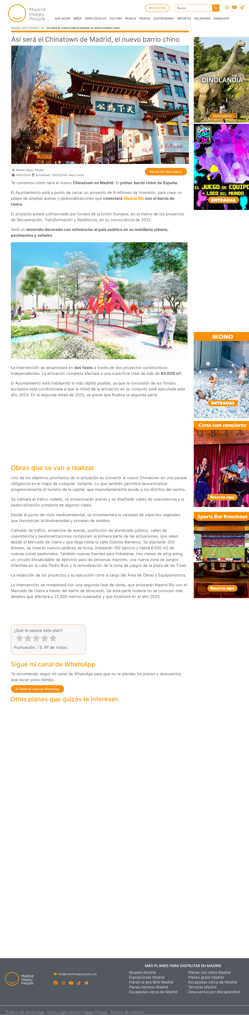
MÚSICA (130, 18)
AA (42, 27)
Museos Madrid (142, 973)
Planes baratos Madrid (148, 987)
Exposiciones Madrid (147, 977)
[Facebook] (56, 983)
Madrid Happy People (25, 27)
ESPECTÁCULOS (95, 18)
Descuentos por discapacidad (214, 992)
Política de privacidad (25, 1012)
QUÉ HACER (62, 18)
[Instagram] (227, 7)
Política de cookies (127, 1012)
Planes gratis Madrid (206, 977)
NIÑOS (77, 18)
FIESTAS (144, 18)
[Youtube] (234, 7)
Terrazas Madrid (202, 987)
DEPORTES (184, 18)
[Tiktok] (242, 7)
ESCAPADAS (202, 18)
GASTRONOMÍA (163, 18)
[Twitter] (86, 983)
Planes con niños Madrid (209, 973)
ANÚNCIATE (221, 18)
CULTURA (116, 18)
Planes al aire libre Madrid (151, 982)
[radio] (19, 639)
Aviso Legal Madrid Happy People (77, 1012)
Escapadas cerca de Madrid (153, 992)
